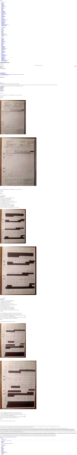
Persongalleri (2, 3)
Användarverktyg (3, 35)
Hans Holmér (4, 298)
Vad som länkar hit (3, 21)
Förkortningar (2, 41)
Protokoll (2, 40)
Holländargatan (3, 74)
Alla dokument (2, 4)
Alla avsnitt (2, 39)
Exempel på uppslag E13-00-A (4, 19)
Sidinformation (2, 59)
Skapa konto (2, 453)
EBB (0, 66)
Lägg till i (2, 73)
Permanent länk (2, 23)
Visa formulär (2, 30)
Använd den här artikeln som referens (5, 24)
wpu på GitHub (2, 51)
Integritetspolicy (2, 441)
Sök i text (2, 17)
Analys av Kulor (3, 5)
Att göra (2, 45)
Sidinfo (2, 26)
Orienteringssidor (3, 8)
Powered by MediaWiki (3, 443)
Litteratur (2, 9)
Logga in (2, 36)
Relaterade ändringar (3, 57)
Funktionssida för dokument (4, 48)
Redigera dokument (2, 90)
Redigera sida (1, 193)
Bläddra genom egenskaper (4, 25)
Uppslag (2, 33)
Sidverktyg (2, 28)
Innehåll (2, 42)
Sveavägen (9, 74)
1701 (75, 66)
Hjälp (1, 53)
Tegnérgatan (6, 74)
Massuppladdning (3, 12)
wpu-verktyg (2, 13)
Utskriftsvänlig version (3, 58)
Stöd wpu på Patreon (3, 16)
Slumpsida (2, 10)
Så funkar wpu (2, 18)
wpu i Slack (2, 15)
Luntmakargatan (15, 74)
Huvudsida (2, 7)
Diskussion (2, 29)
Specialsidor (2, 22)
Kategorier (2, 32)
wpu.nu (1, 0)
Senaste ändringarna (3, 46)
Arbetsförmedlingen (19, 74)
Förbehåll (2, 442)
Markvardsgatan (11, 74)
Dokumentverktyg (3, 11)
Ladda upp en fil (3, 47)
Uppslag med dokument (3, 6)
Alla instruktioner (3, 54)
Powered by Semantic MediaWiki (9, 443)
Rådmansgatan (22, 74)
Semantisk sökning (3, 52)
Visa (1, 447)
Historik (2, 31)
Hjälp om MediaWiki (3, 55)
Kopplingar (2, 34)
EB (2, 97)
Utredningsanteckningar (3, 49)
